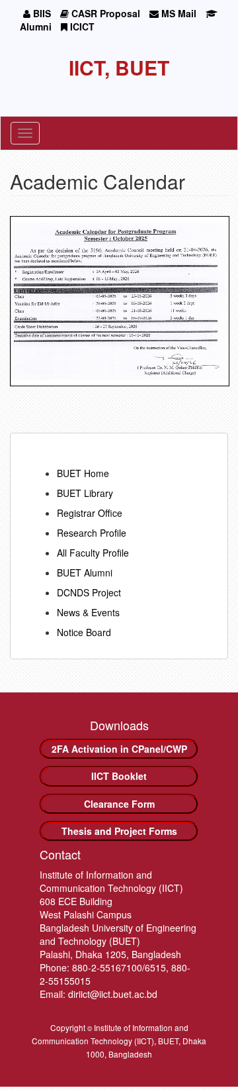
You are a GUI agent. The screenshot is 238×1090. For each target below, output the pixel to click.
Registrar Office (89, 512)
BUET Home (83, 473)
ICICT (81, 26)
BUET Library (85, 493)
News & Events (88, 612)
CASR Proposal (104, 13)
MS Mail (177, 13)
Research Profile (91, 532)
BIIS (40, 13)
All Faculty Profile (93, 552)
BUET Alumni (84, 572)
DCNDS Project (89, 592)
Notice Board (84, 632)
